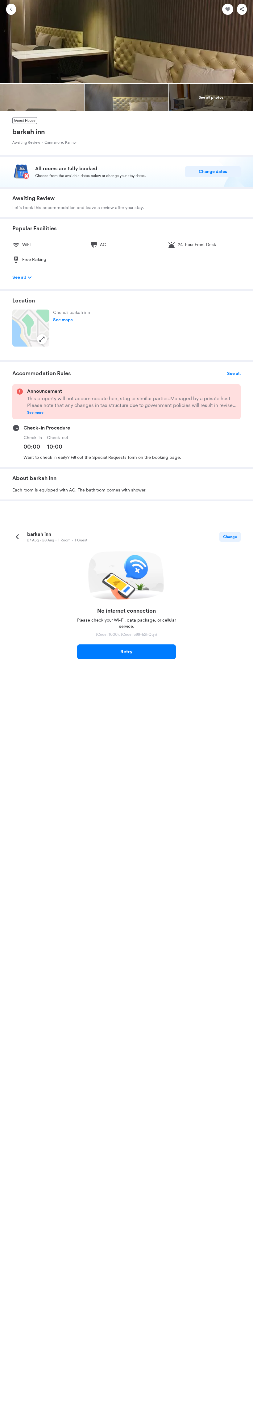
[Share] (242, 9)
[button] (30, 328)
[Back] (11, 9)
